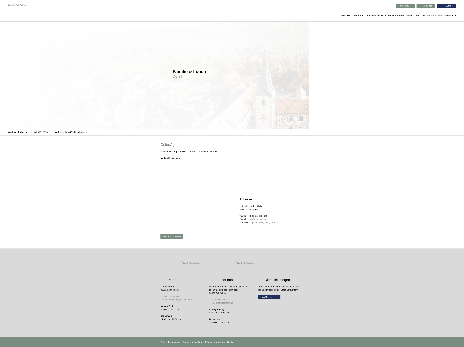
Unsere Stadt (358, 15)
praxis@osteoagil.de (257, 219)
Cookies (231, 342)
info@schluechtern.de (222, 303)
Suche (448, 6)
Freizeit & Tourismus (376, 15)
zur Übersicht (268, 297)
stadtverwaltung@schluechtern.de (71, 132)
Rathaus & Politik (396, 15)
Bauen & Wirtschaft (416, 15)
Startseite (345, 15)
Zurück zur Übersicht (172, 236)
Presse (163, 342)
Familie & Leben (435, 15)
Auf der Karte (427, 6)
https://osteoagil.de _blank (262, 222)
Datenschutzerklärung (193, 342)
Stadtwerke (450, 15)
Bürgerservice (405, 6)
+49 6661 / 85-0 (40, 132)
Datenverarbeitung (216, 342)
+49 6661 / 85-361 (221, 299)
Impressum (175, 342)
